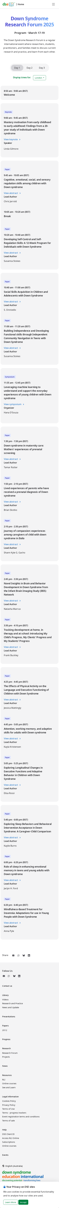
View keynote (11, 139)
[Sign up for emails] (4, 976)
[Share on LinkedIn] (29, 955)
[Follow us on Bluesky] (14, 976)
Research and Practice (12, 1003)
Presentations (8, 1016)
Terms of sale (8, 1120)
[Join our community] (9, 976)
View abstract (11, 193)
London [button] (39, 77)
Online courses (9, 1083)
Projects (6, 1056)
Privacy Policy (8, 1105)
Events (5, 1154)
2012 (4, 1030)
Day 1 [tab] (17, 67)
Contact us (7, 985)
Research (6, 1048)
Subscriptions (8, 1142)
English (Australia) (14, 1166)
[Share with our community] (18, 955)
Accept (23, 1202)
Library (5, 995)
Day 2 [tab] (29, 67)
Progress (6, 1039)
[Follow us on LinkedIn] (19, 976)
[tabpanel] (29, 513)
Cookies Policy (9, 1101)
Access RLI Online (10, 1138)
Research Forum (10, 1052)
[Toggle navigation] (53, 4)
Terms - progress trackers (14, 1112)
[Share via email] (13, 955)
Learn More (10, 1202)
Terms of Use (8, 1108)
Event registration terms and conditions (21, 1116)
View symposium (13, 404)
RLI (3, 1079)
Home (21, 4)
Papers (5, 1025)
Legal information (10, 1096)
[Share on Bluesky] (23, 955)
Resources (7, 1075)
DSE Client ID (8, 1134)
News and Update (10, 1007)
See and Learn (9, 1087)
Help (4, 1129)
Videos (5, 999)
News (4, 1065)
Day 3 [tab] (42, 67)
